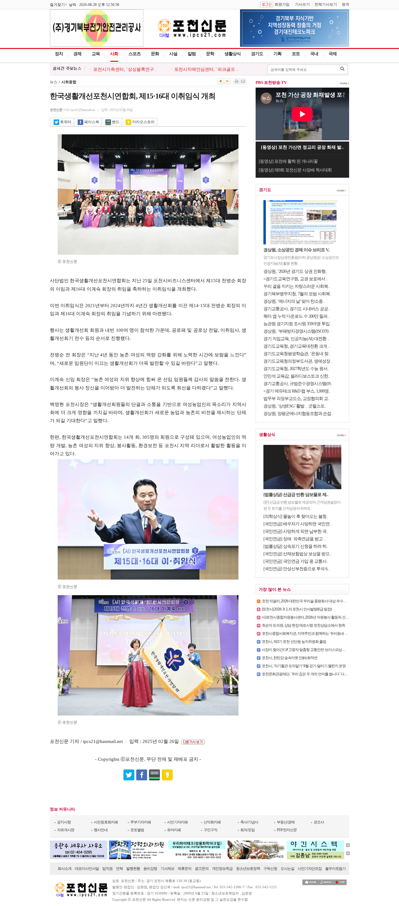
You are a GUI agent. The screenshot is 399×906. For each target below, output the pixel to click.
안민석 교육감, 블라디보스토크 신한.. (296, 376)
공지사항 (64, 822)
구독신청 (270, 868)
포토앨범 (137, 830)
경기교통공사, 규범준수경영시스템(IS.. (298, 383)
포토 (296, 53)
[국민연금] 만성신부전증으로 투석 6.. (296, 568)
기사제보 (167, 868)
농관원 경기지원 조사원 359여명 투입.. (297, 323)
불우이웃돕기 (335, 868)
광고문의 (202, 868)
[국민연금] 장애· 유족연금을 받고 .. (294, 539)
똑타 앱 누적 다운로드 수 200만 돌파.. (296, 316)
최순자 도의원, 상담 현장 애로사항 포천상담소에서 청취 (303, 625)
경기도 (257, 53)
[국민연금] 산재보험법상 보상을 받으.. (297, 554)
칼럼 (192, 53)
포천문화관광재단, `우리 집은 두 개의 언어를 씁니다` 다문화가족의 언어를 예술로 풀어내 (328, 674)
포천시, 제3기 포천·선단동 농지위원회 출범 (294, 641)
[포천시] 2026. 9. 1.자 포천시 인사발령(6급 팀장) (297, 609)
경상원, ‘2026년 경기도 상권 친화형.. (295, 271)
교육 (96, 53)
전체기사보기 (326, 4)
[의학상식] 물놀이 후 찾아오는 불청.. (295, 516)
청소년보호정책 (248, 868)
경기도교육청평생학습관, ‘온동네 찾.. (296, 353)
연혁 (119, 868)
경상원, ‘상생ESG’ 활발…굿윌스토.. (294, 406)
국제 (333, 53)
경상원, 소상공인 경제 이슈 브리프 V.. (296, 250)
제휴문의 (184, 868)
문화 (155, 53)
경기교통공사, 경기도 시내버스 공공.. (296, 308)
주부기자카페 (140, 822)
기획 (277, 53)
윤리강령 (150, 868)
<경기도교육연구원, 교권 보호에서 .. (295, 279)
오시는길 (287, 868)
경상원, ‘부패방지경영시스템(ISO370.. (296, 331)
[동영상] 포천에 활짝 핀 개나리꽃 (288, 161)
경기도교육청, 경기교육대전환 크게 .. (296, 346)
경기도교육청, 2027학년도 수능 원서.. (296, 368)
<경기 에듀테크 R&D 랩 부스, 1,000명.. (296, 391)
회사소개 (64, 868)
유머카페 (174, 830)
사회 (114, 53)
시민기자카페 (177, 822)
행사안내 (101, 830)
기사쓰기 (302, 4)
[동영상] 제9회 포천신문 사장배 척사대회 (295, 170)
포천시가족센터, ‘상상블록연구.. (124, 69)
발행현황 (133, 868)
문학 (210, 53)
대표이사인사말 (87, 868)
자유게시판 (65, 830)
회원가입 (282, 4)
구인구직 (210, 830)
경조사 (319, 822)
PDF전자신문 (287, 830)
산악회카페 (212, 822)
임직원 (107, 868)
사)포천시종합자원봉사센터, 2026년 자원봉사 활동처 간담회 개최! (311, 617)
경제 (77, 53)
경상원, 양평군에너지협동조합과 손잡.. (298, 413)
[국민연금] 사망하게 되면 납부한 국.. (295, 531)
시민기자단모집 (310, 868)
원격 (345, 4)
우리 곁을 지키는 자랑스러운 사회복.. (296, 286)
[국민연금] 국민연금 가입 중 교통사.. (295, 561)
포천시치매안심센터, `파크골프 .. (206, 69)
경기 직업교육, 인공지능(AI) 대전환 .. (296, 338)
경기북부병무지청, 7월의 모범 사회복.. (297, 294)
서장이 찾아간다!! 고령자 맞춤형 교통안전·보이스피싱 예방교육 (309, 650)
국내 (314, 53)
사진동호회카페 (106, 822)
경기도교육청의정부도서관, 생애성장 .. (298, 361)
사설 (173, 53)
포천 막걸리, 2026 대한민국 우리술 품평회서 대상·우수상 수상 (308, 601)
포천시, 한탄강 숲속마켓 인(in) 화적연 (289, 658)
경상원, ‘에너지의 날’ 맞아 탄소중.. (293, 301)
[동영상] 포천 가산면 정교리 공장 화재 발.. (302, 147)
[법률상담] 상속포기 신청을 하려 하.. (295, 546)
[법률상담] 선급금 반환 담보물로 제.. (295, 494)
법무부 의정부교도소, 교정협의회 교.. (296, 398)
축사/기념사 (249, 822)
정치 (59, 53)
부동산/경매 (286, 822)
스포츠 (134, 53)
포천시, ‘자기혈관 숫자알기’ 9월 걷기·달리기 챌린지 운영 (304, 666)
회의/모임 (247, 830)
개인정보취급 (222, 868)
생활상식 (232, 53)
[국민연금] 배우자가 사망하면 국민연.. (297, 524)
